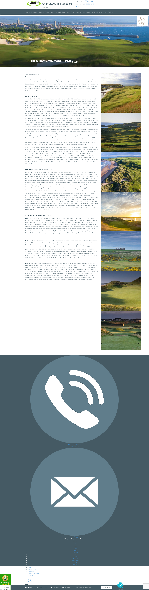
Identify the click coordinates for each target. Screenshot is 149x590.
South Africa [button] (70, 12)
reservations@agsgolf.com (74, 537)
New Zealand (76, 560)
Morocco (76, 564)
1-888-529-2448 (89, 4)
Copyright (31, 571)
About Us (30, 567)
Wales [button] (47, 12)
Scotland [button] (29, 12)
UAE (75, 562)
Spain (75, 550)
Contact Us (31, 575)
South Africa (75, 556)
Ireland (76, 544)
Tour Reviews (32, 582)
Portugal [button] (58, 12)
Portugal (75, 552)
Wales (76, 548)
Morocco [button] (99, 12)
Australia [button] (78, 12)
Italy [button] (63, 12)
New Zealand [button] (86, 12)
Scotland (75, 542)
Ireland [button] (35, 12)
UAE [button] (93, 12)
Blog (105, 12)
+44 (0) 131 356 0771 (89, 1)
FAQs (29, 580)
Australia (75, 558)
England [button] (41, 12)
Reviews (110, 12)
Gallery (30, 578)
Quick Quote (106, 587)
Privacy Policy (32, 569)
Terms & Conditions (33, 573)
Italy (75, 554)
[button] (79, 7)
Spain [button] (52, 12)
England (76, 546)
